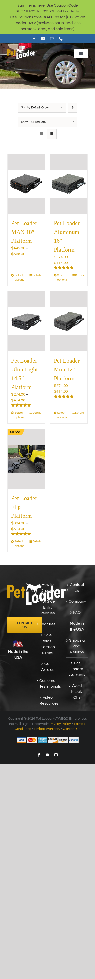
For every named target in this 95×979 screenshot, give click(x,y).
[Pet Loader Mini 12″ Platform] (68, 321)
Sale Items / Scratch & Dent (48, 644)
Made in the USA (77, 626)
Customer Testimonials (47, 683)
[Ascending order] (72, 108)
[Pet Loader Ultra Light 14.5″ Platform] (26, 321)
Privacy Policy (60, 724)
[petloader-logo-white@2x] (22, 50)
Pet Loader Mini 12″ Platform (67, 369)
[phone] (61, 39)
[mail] (52, 39)
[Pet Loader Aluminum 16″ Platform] (68, 184)
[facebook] (34, 39)
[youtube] (43, 39)
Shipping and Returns (77, 646)
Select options (19, 277)
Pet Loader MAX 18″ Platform (24, 232)
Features (48, 624)
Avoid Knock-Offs (77, 691)
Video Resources (47, 700)
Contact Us (77, 587)
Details (36, 275)
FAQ (77, 612)
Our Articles (47, 667)
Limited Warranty (47, 729)
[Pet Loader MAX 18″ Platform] (26, 184)
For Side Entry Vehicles (47, 607)
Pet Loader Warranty (77, 669)
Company (77, 601)
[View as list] (51, 134)
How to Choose (47, 587)
